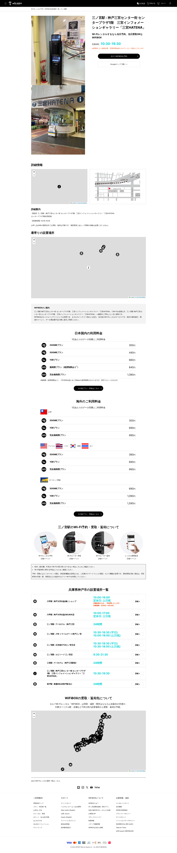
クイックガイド (66, 803)
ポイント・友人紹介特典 (41, 817)
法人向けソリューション (41, 824)
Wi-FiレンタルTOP (37, 9)
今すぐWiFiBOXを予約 (119, 56)
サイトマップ (37, 827)
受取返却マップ (38, 803)
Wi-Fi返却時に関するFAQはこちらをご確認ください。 (54, 570)
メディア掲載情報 (94, 824)
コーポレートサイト (122, 803)
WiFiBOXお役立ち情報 (95, 827)
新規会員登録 (65, 824)
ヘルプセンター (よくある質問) (71, 807)
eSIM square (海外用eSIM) (125, 831)
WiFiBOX (77, 847)
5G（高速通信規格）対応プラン (98, 807)
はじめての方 (37, 820)
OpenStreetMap (82, 203)
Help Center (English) (68, 810)
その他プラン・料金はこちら (88, 388)
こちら (57, 781)
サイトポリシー (121, 817)
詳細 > (137, 601)
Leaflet (74, 203)
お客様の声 (92, 813)
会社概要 (119, 807)
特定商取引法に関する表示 (124, 824)
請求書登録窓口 (66, 827)
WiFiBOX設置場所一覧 (52, 9)
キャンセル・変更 (39, 813)
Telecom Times (121, 827)
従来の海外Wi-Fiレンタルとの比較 (99, 810)
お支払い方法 (37, 810)
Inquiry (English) (66, 817)
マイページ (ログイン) (68, 820)
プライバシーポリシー (123, 813)
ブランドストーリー (94, 817)
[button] (59, 186)
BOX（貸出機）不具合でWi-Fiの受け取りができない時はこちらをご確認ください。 (65, 567)
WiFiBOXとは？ (93, 803)
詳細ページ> (45, 559)
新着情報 (91, 820)
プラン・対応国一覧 (39, 807)
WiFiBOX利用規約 (122, 810)
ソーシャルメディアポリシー (125, 820)
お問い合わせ (65, 813)
